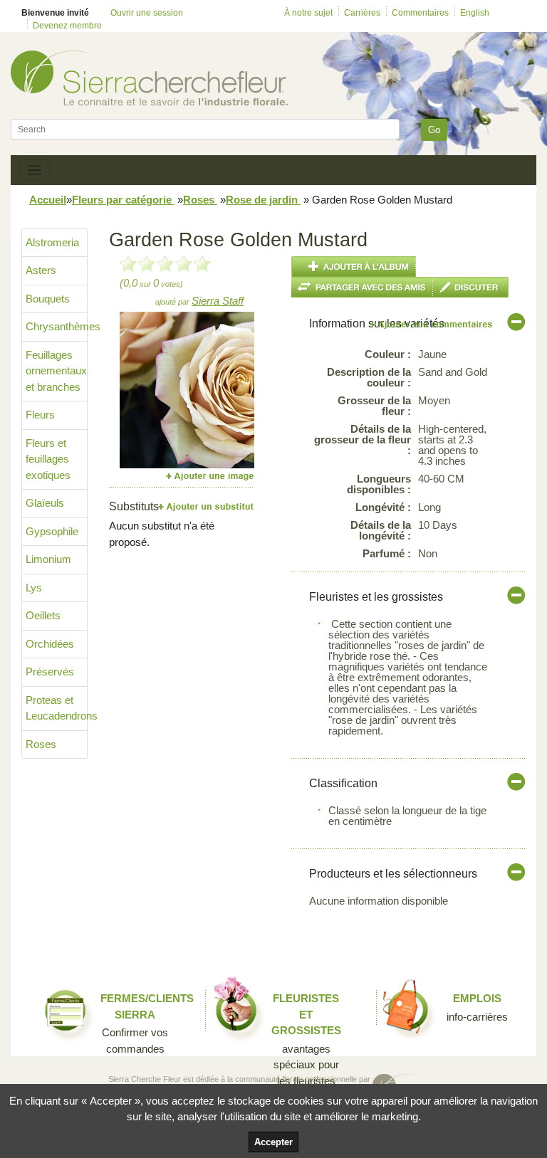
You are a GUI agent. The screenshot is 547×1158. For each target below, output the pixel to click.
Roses (200, 200)
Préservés (50, 671)
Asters (41, 270)
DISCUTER (471, 287)
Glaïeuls (45, 503)
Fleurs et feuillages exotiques (48, 459)
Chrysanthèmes (57, 326)
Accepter (273, 1142)
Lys (34, 587)
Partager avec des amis (362, 287)
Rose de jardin (263, 200)
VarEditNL (432, 324)
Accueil (47, 200)
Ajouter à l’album (353, 266)
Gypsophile (52, 531)
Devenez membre (67, 26)
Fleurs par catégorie (123, 200)
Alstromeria (52, 242)
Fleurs (40, 415)
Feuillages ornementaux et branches (56, 371)
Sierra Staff (218, 301)
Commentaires (420, 13)
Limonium (48, 559)
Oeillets (43, 615)
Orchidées (50, 644)
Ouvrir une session (146, 13)
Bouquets (48, 299)
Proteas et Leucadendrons (57, 708)
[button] (134, 390)
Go (434, 130)
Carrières (362, 13)
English (474, 13)
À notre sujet (308, 13)
